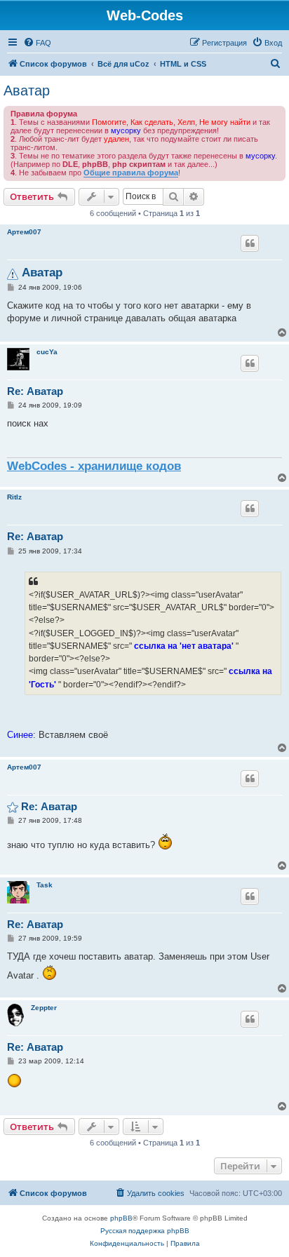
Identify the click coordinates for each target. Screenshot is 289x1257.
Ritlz (14, 497)
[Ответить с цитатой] (250, 243)
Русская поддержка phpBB (144, 1231)
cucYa (47, 352)
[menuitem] (37, 42)
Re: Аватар (35, 391)
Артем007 (24, 232)
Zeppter (44, 1007)
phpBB (121, 1218)
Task (44, 885)
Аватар (27, 90)
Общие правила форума (130, 172)
